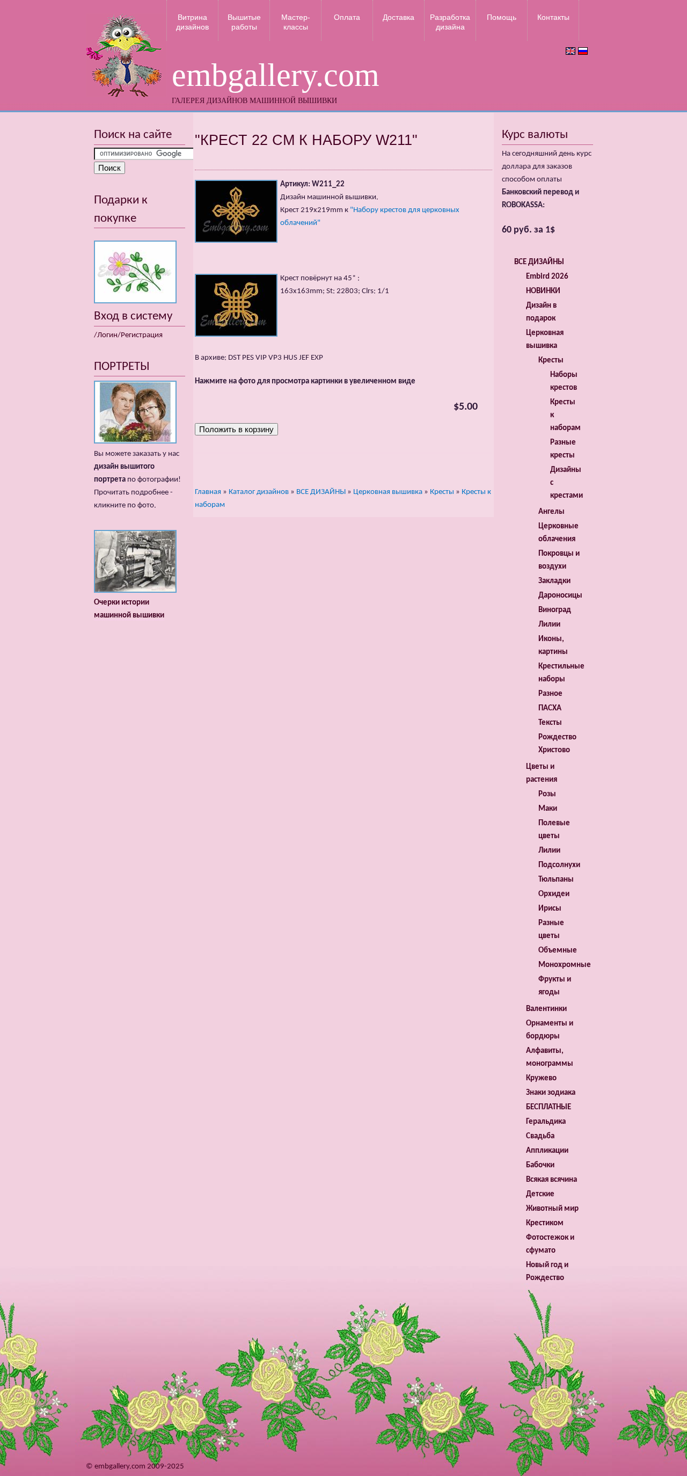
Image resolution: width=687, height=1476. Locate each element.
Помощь (501, 17)
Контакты (553, 17)
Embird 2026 (547, 277)
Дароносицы (560, 596)
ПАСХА (549, 708)
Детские (540, 1194)
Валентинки (546, 1009)
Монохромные (564, 965)
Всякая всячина (551, 1180)
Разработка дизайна (450, 22)
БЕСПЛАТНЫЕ (548, 1107)
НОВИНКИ (543, 291)
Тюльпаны (556, 880)
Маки (547, 809)
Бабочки (540, 1165)
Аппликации (547, 1151)
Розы (547, 794)
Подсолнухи (559, 865)
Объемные (557, 951)
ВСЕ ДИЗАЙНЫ (321, 492)
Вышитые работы (244, 22)
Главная (208, 492)
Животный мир (552, 1209)
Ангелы (551, 512)
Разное (550, 694)
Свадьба (540, 1136)
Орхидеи (553, 894)
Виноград (554, 610)
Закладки (554, 581)
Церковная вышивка (387, 492)
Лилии (549, 625)
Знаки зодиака (550, 1093)
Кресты (442, 492)
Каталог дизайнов (259, 492)
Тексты (550, 723)
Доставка (398, 17)
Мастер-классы (295, 22)
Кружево (541, 1078)
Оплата (347, 17)
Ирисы (549, 909)
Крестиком (545, 1223)
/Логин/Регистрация (128, 335)
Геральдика (546, 1122)
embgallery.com (275, 75)
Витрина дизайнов (192, 22)
